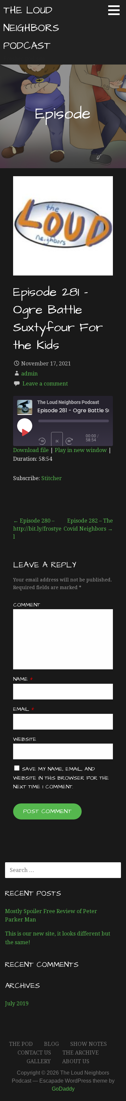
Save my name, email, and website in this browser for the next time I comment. (61, 777)
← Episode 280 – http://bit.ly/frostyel (37, 529)
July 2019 (17, 1003)
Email (23, 709)
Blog (51, 1044)
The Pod (21, 1044)
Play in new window (81, 450)
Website (24, 739)
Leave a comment (45, 383)
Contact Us (34, 1053)
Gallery (39, 1061)
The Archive (80, 1053)
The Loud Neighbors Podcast (31, 28)
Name (23, 679)
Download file (31, 450)
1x (57, 441)
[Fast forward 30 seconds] (76, 441)
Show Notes (88, 1044)
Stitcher (51, 478)
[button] (116, 10)
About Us (75, 1061)
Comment (26, 605)
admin (29, 373)
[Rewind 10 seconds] (43, 441)
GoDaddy (63, 1089)
